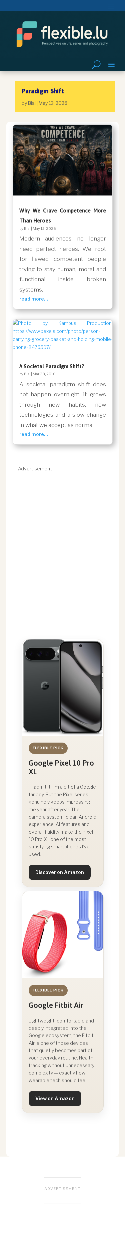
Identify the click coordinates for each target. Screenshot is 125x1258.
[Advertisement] (62, 535)
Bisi (32, 103)
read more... (33, 299)
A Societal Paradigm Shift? (51, 366)
